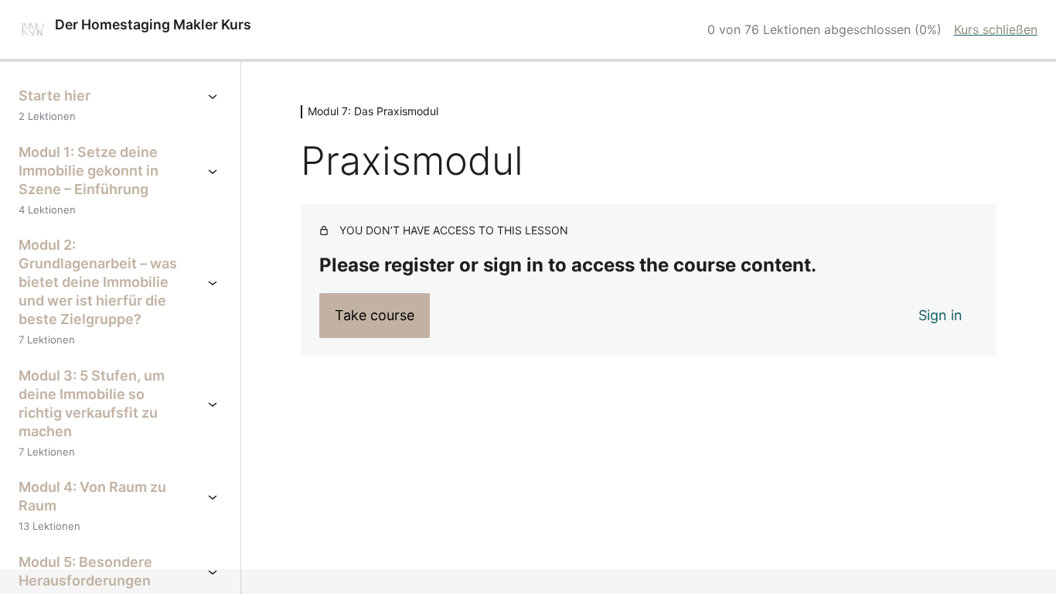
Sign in (940, 315)
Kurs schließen (995, 29)
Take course (374, 315)
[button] (34, 560)
